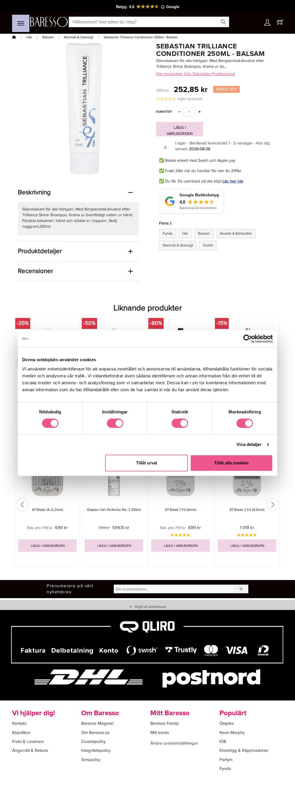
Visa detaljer (249, 444)
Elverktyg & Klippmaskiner (244, 750)
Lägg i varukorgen (180, 130)
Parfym (226, 759)
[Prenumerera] (240, 589)
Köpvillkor (21, 732)
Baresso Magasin (97, 723)
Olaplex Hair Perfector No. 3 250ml (114, 510)
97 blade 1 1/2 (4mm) (180, 510)
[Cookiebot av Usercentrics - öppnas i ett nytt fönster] (247, 338)
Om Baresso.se (95, 732)
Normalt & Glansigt (78, 37)
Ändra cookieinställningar (174, 743)
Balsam (48, 37)
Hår (29, 37)
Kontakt (19, 723)
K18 (223, 741)
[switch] (115, 423)
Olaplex (227, 723)
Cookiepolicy (93, 741)
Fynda (168, 233)
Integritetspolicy (96, 750)
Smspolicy (90, 759)
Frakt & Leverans (28, 741)
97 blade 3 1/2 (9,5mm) (247, 510)
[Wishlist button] (255, 22)
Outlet (208, 245)
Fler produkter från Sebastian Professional (195, 73)
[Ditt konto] (267, 23)
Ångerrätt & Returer (30, 750)
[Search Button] (223, 22)
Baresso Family (164, 723)
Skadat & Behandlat (236, 233)
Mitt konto (159, 732)
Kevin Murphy (232, 732)
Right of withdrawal (147, 606)
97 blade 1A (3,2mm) (47, 510)
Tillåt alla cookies (231, 462)
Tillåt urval (146, 462)
